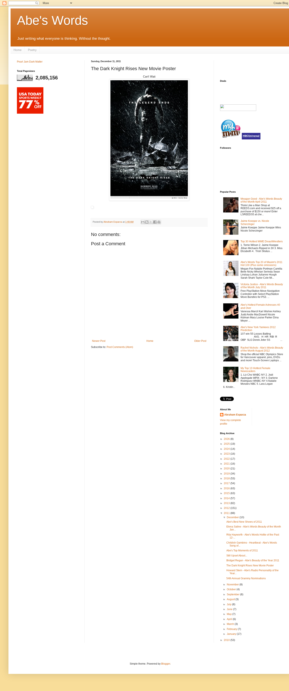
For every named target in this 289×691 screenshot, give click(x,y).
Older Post (200, 340)
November (233, 584)
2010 (227, 640)
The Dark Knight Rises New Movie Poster (250, 565)
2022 (227, 458)
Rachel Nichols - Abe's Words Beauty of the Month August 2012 (262, 349)
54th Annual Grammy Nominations (246, 578)
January (232, 633)
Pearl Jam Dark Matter (30, 61)
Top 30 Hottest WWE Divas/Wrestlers (262, 241)
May (229, 614)
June (230, 609)
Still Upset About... (236, 555)
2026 (227, 438)
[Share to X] (151, 222)
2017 (227, 483)
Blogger (165, 663)
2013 (227, 503)
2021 (227, 463)
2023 (227, 453)
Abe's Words (52, 20)
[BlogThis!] (147, 222)
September (233, 594)
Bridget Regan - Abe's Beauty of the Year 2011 (252, 560)
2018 (227, 478)
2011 (227, 513)
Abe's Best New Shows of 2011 (244, 521)
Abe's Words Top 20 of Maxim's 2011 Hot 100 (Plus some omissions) (261, 264)
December (233, 517)
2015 (227, 493)
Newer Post (98, 340)
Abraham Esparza (113, 222)
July (229, 604)
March (231, 624)
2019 (227, 473)
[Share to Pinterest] (159, 222)
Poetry (32, 50)
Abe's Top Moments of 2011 (242, 550)
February (232, 629)
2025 (227, 443)
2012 (227, 508)
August (231, 599)
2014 (227, 498)
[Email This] (143, 222)
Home (18, 50)
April (230, 619)
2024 (227, 448)
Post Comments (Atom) (120, 347)
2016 (227, 488)
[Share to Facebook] (155, 222)
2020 (227, 468)
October (232, 589)
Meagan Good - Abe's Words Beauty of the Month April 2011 (261, 200)
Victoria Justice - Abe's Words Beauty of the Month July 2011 (262, 286)
